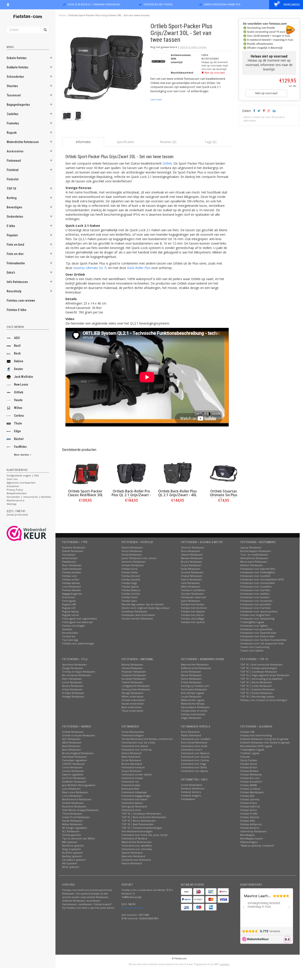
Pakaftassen (69, 561)
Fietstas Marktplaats (252, 792)
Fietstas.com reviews (21, 300)
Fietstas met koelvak (193, 714)
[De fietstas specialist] (27, 16)
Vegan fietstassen (191, 717)
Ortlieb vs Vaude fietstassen (78, 735)
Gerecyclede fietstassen (136, 689)
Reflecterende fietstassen (196, 668)
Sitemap (11, 504)
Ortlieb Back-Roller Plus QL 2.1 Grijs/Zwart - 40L (177, 493)
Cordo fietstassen (72, 767)
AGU (17, 338)
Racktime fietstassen (74, 806)
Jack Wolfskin (23, 376)
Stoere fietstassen (72, 685)
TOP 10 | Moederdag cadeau (257, 696)
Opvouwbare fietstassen (195, 707)
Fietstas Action (248, 767)
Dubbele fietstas (17, 67)
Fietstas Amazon (250, 827)
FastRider (20, 446)
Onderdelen (15, 216)
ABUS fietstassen (71, 742)
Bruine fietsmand (132, 763)
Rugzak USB (69, 604)
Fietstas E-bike (16, 310)
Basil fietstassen (71, 746)
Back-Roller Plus (138, 268)
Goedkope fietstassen (134, 611)
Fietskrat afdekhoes (192, 788)
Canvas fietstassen (132, 668)
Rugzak (12, 132)
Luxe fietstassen (71, 586)
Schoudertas (15, 76)
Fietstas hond (129, 568)
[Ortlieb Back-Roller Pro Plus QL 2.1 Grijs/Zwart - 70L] (131, 472)
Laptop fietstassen (251, 547)
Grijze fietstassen (191, 565)
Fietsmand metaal (132, 778)
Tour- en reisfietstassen (254, 554)
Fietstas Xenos (248, 810)
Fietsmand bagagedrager (136, 795)
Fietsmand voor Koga (193, 763)
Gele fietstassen (190, 583)
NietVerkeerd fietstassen (76, 799)
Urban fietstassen (72, 689)
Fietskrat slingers (191, 795)
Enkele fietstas (17, 58)
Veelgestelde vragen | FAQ (23, 475)
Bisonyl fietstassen (132, 664)
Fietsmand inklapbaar (134, 792)
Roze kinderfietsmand (194, 742)
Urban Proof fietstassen (76, 817)
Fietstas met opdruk (193, 622)
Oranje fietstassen (191, 576)
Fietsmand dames (132, 803)
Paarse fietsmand (132, 863)
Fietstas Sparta (130, 586)
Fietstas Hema (248, 763)
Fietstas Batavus (131, 590)
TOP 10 (11, 188)
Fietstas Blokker (249, 771)
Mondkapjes (247, 835)
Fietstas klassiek (71, 590)
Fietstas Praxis (248, 803)
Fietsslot (12, 179)
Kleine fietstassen (191, 678)
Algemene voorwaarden (21, 482)
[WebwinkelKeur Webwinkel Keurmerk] (34, 533)
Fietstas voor (69, 576)
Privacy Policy (15, 489)
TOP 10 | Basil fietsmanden (138, 824)
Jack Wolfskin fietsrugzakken (78, 785)
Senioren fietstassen (134, 561)
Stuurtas (12, 86)
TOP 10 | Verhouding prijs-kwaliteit (261, 678)
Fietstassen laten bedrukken (138, 615)
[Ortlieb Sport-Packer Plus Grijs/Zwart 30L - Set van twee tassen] (104, 66)
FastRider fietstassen (74, 781)
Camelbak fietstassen (74, 756)
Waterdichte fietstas (193, 703)
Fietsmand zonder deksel (137, 774)
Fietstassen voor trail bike (255, 607)
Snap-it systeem (71, 849)
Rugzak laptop (70, 611)
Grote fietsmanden (133, 731)
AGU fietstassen (71, 739)
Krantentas (68, 597)
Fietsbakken (188, 799)
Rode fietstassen (190, 568)
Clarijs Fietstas (248, 760)
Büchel (19, 439)
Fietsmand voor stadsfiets (137, 845)
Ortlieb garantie (71, 835)
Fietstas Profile (249, 813)
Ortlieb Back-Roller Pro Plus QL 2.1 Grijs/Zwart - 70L (131, 495)
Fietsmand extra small (194, 746)
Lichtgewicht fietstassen (136, 685)
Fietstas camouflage (192, 618)
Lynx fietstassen (71, 788)
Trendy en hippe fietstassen (78, 671)
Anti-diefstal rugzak (192, 693)
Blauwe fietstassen (192, 558)
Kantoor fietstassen (251, 565)
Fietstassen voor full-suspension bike (262, 643)
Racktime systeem (73, 845)
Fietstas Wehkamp (251, 774)
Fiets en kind (15, 244)
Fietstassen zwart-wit (193, 597)
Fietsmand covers (191, 749)
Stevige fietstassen (132, 693)
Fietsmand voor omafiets (196, 739)
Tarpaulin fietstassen (134, 675)
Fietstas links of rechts (194, 710)
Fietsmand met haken (135, 799)
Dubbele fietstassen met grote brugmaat (264, 739)
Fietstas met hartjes (192, 604)
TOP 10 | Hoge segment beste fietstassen (264, 675)
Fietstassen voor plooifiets (255, 604)
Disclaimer (13, 486)
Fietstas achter (70, 579)
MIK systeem (69, 842)
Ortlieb (18, 392)
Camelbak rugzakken (74, 760)
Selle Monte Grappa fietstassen (80, 810)
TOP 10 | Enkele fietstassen (256, 693)
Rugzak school (70, 615)
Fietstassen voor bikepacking (257, 618)
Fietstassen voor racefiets (255, 576)
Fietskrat (12, 170)
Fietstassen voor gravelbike (256, 629)
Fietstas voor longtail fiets (255, 615)
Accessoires (15, 151)
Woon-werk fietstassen (253, 561)
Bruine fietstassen (191, 561)
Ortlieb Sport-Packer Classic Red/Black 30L (85, 493)
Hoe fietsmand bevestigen (137, 831)
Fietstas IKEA (247, 820)
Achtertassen (70, 558)
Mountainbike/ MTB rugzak (256, 746)
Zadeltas (12, 114)
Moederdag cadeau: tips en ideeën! (143, 604)
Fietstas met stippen (193, 611)
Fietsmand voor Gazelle (195, 756)
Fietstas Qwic (129, 600)
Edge (17, 431)
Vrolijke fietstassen (73, 693)
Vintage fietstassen (73, 696)
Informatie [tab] (83, 142)
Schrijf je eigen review (193, 47)
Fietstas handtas (71, 572)
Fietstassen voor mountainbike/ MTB (262, 579)
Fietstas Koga (129, 583)
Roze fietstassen (190, 551)
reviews (224, 964)
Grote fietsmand (131, 760)
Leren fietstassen (72, 682)
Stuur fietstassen (72, 565)
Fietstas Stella (130, 572)
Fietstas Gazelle (131, 579)
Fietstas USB (247, 731)
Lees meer (156, 99)
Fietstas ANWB (248, 785)
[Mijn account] (8, 4)
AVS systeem (69, 863)
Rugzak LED (69, 607)
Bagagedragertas (18, 104)
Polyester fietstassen (134, 671)
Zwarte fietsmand (132, 852)
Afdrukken (250, 120)
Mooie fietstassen (191, 675)
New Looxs (21, 384)
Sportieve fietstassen (74, 664)
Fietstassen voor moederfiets (257, 583)
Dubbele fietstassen (73, 547)
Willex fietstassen (72, 824)
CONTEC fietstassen (73, 763)
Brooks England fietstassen (77, 753)
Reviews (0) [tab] (168, 142)
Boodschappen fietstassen (255, 551)
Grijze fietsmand (131, 771)
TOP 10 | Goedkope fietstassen (258, 671)
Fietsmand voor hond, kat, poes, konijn (145, 835)
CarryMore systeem (74, 859)
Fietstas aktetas (71, 583)
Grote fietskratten (191, 785)
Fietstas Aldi (247, 795)
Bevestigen (14, 207)
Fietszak (245, 756)
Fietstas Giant (130, 597)
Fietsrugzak (69, 600)
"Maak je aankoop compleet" (257, 845)
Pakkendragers (249, 842)
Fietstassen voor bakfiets (254, 593)
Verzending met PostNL (158, 4)
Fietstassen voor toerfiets (255, 590)
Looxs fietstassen (72, 795)
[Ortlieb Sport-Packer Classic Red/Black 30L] (85, 472)
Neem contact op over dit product (264, 117)
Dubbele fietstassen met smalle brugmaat (265, 742)
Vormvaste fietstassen (194, 689)
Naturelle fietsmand (133, 856)
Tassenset (14, 95)
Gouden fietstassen (192, 593)
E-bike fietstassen (191, 682)
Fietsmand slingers (133, 735)
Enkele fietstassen (72, 551)
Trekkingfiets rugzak (252, 622)
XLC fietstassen (70, 831)
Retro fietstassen (72, 678)
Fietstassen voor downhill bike (258, 632)
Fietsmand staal (131, 785)
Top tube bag (70, 639)
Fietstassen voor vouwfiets (256, 586)
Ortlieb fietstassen (73, 731)
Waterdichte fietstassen (23, 142)
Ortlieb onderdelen (133, 700)
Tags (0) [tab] (210, 142)
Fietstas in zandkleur (193, 590)
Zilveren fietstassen (192, 547)
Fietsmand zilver (131, 810)
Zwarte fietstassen (192, 554)
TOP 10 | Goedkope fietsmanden (141, 813)
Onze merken (15, 327)
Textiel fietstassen (132, 682)
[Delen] (254, 111)
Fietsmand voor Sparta (194, 771)
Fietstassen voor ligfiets (254, 625)
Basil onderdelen (132, 707)
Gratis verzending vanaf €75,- (223, 4)
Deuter (18, 369)
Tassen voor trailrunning (254, 647)
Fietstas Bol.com (250, 778)
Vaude (18, 400)
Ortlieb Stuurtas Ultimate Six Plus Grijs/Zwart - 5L (223, 495)
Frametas (13, 123)
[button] (51, 58)
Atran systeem (70, 866)
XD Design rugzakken (74, 827)
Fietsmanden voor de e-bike (138, 742)
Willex (18, 408)
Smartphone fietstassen (254, 558)
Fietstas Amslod (131, 576)
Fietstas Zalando (249, 817)
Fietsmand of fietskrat (134, 838)
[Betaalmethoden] (186, 891)
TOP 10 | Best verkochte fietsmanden (144, 817)
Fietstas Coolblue (250, 788)
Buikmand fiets (130, 788)
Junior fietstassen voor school (139, 558)
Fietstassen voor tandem (255, 597)
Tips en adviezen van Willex (78, 838)
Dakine (18, 361)
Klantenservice (15, 500)
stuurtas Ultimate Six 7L (90, 268)
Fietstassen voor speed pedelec (259, 611)
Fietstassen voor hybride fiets (257, 568)
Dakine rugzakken (72, 774)
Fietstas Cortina (131, 593)
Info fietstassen (17, 282)
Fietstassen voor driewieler (256, 600)
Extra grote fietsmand (134, 806)
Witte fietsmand (131, 756)
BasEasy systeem (72, 856)
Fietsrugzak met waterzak (77, 622)
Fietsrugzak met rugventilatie (79, 618)
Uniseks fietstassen (133, 565)
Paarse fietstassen (191, 579)
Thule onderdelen (132, 710)
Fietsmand (14, 160)
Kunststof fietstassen (134, 678)
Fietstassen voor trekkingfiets (257, 572)
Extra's (11, 272)
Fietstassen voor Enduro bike (257, 636)
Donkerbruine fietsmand (136, 859)
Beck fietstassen (71, 749)
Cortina (19, 415)
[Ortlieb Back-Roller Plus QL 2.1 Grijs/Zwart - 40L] (177, 472)
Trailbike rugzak (249, 753)
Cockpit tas (68, 636)
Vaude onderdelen (133, 703)
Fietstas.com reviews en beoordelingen (263, 700)
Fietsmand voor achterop (137, 749)
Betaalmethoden (17, 493)
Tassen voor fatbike (252, 650)
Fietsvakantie (16, 263)
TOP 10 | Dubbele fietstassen (257, 689)
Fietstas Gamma (249, 799)
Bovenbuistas (70, 632)
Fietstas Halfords (250, 806)
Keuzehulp (14, 291)
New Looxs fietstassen (75, 792)
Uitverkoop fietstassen (253, 831)
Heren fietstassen (132, 551)
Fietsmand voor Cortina (195, 760)
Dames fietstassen (132, 547)
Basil (17, 345)
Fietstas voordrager (73, 625)
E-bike (11, 226)
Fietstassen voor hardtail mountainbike (263, 639)
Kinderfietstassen (132, 554)
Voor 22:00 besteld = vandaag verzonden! (94, 4)
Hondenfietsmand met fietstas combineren (147, 739)
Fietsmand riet (130, 781)
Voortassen (68, 554)
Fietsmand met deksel (135, 746)
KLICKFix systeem (72, 852)
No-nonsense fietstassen (76, 675)
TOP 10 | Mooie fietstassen (256, 682)
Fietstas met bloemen (194, 607)
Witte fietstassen (190, 586)
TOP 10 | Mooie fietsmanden (139, 820)
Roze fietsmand (190, 731)
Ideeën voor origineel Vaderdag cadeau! (145, 607)
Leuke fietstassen (191, 696)
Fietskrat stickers (191, 792)
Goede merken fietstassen (137, 618)
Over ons (12, 479)
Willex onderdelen (133, 696)
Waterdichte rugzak (192, 700)
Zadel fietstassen (72, 568)
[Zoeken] (45, 27)
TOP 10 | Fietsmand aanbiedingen (142, 827)
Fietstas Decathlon (251, 781)
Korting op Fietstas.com (195, 685)
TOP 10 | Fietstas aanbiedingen (258, 668)
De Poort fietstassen (74, 778)
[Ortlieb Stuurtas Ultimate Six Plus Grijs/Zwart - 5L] (223, 472)
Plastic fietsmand (191, 735)
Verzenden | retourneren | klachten (29, 496)
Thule (18, 423)
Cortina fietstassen (73, 771)
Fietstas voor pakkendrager (78, 643)
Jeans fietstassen (190, 600)
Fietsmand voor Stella (194, 767)
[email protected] (17, 514)
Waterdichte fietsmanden (137, 842)
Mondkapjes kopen (251, 838)
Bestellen (85, 510)
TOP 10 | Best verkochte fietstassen (261, 664)
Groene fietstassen (192, 572)
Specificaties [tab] (125, 142)
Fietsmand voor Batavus (195, 753)
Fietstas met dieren (192, 615)
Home (62, 15)
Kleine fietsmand (132, 753)
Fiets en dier (15, 254)
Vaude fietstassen (72, 820)
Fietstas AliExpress (251, 824)
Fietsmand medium (133, 767)
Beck (17, 353)
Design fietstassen (72, 668)
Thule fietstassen (72, 813)
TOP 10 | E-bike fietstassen (256, 685)
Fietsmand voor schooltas (137, 849)
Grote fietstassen (191, 671)
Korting (12, 198)
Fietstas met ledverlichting (256, 735)
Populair (12, 235)
